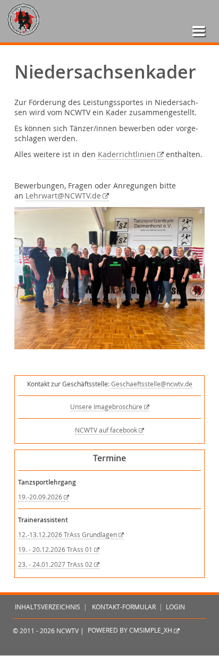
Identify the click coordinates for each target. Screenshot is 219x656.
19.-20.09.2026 (40, 497)
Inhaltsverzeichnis (47, 606)
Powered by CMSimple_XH (130, 630)
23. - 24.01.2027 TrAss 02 (55, 564)
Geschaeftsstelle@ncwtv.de (151, 384)
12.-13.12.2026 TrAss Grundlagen (67, 535)
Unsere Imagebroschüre (106, 407)
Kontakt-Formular (124, 606)
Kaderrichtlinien (127, 154)
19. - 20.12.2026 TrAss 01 (55, 550)
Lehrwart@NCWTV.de (63, 196)
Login (175, 606)
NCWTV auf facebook (106, 430)
